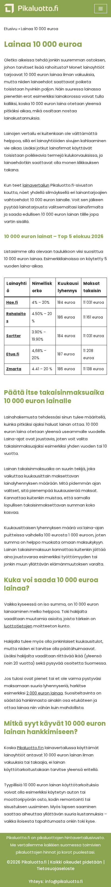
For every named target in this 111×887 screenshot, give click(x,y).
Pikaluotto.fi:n (30, 747)
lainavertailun (36, 185)
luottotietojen (18, 626)
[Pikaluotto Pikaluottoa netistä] (31, 8)
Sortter (13, 335)
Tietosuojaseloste (55, 868)
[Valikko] (100, 8)
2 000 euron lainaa (44, 693)
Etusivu (10, 29)
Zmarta (13, 369)
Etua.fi (12, 354)
